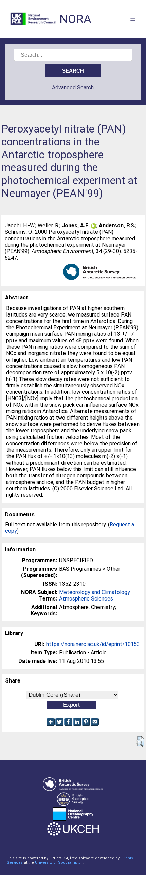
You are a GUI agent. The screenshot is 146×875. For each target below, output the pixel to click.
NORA (75, 19)
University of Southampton (59, 862)
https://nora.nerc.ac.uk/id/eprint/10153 (93, 644)
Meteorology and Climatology (94, 592)
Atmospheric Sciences (86, 598)
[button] (140, 741)
